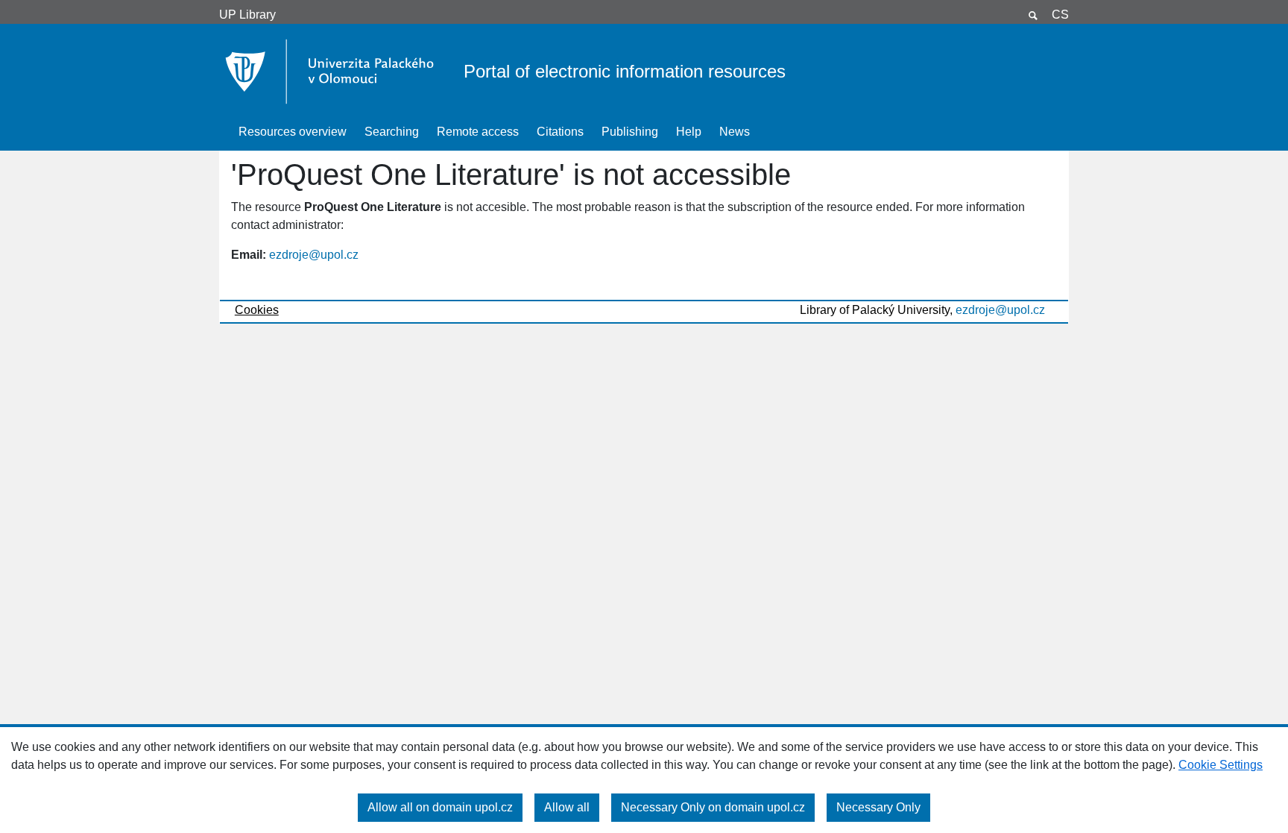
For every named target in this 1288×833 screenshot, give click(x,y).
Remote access (478, 131)
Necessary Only (878, 807)
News (734, 131)
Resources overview (293, 131)
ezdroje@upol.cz (314, 254)
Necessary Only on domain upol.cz (713, 807)
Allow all (567, 807)
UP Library (247, 14)
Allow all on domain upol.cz (440, 807)
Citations (560, 131)
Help (688, 131)
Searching (391, 131)
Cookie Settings (1220, 764)
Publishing (630, 131)
